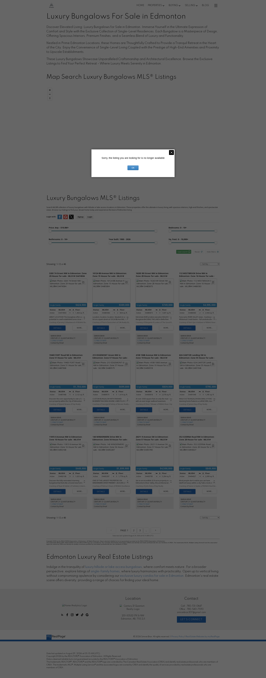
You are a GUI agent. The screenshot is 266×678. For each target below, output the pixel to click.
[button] (62, 614)
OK (133, 168)
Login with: (51, 217)
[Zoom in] (50, 90)
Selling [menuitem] (190, 5)
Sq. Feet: (178, 239)
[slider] (50, 231)
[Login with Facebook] (59, 218)
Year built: (119, 239)
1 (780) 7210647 (57, 340)
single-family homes (105, 571)
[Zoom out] (50, 94)
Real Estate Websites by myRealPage (203, 637)
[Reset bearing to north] (50, 98)
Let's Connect (191, 619)
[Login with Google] (65, 218)
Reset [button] (197, 252)
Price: (59, 227)
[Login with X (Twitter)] (71, 218)
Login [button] (89, 217)
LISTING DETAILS (57, 328)
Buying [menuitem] (173, 5)
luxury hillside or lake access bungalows (113, 567)
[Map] (133, 135)
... (146, 530)
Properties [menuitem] (155, 5)
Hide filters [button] (211, 252)
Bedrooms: (178, 227)
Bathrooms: (58, 239)
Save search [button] (183, 252)
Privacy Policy (177, 637)
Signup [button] (81, 217)
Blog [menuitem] (205, 5)
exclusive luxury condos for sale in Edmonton (151, 575)
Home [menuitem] (140, 5)
